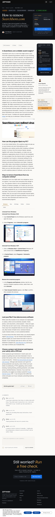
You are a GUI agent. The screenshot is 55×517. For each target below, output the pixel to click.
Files (21, 497)
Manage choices (46, 512)
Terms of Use (40, 495)
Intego (4, 116)
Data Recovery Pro (21, 342)
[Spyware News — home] (6, 2)
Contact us (39, 504)
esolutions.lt (10, 500)
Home (3, 7)
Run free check (36, 476)
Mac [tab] (11, 204)
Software (21, 495)
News (21, 500)
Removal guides (9, 7)
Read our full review (44, 72)
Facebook (4, 502)
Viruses (21, 493)
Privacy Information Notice (42, 497)
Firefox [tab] (22, 204)
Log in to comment (29, 447)
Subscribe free (45, 108)
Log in (50, 1)
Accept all (28, 512)
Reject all (37, 512)
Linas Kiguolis (8, 31)
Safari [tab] (4, 207)
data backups (10, 336)
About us (39, 493)
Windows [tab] (5, 204)
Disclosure (39, 502)
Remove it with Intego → (42, 29)
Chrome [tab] (28, 204)
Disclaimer (39, 500)
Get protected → (44, 69)
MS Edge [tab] (16, 204)
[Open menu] (46, 1)
